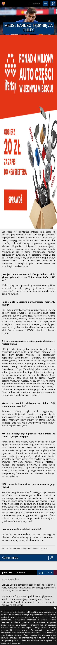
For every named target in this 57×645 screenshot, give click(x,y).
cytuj (40, 572)
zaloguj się (34, 4)
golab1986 (7, 572)
